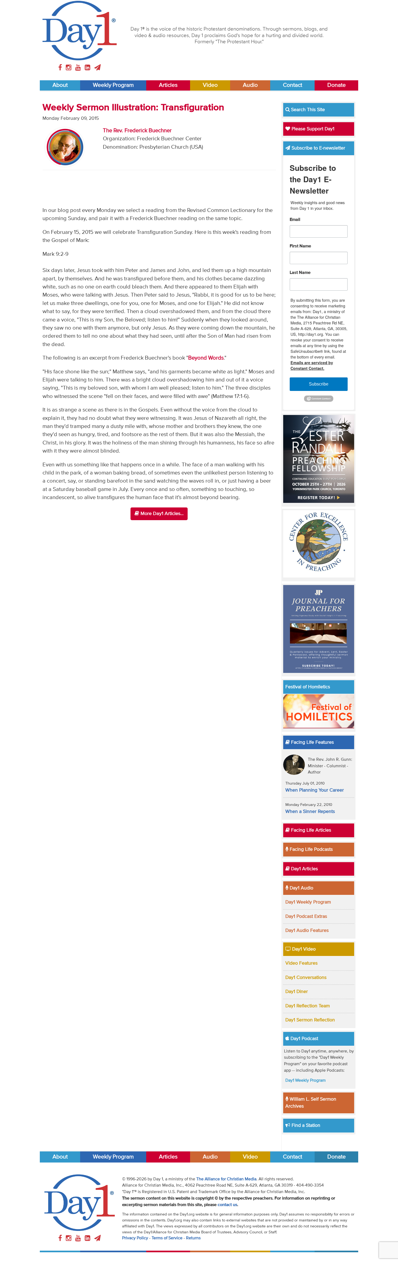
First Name (300, 246)
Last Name (300, 273)
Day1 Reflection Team (307, 1006)
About (60, 85)
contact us (227, 1205)
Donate (336, 85)
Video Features (301, 963)
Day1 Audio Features (307, 930)
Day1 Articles (304, 868)
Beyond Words (206, 358)
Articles (168, 85)
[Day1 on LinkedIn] (88, 68)
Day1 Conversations (306, 977)
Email (295, 220)
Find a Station (305, 1125)
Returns (193, 1238)
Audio (250, 85)
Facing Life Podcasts (310, 849)
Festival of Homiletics (307, 687)
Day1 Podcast (303, 1038)
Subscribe (318, 384)
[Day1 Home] (80, 30)
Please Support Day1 (312, 129)
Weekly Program (113, 85)
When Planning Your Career (314, 790)
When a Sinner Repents (310, 811)
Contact (292, 85)
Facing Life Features (312, 742)
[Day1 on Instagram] (69, 68)
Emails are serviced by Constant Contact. (312, 365)
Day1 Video (303, 949)
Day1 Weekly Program (308, 902)
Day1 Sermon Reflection (310, 1020)
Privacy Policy (135, 1238)
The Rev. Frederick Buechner (137, 131)
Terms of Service (167, 1238)
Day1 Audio (300, 888)
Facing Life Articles (310, 830)
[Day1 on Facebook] (61, 68)
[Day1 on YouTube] (79, 68)
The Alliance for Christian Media (226, 1179)
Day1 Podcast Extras (306, 916)
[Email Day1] (97, 68)
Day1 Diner (296, 991)
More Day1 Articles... (161, 513)
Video (210, 85)
